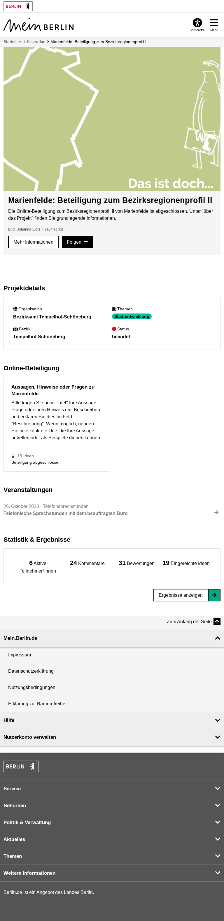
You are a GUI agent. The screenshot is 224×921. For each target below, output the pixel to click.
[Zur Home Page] (39, 25)
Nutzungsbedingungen (31, 687)
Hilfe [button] (9, 720)
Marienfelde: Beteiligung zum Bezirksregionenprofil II (99, 41)
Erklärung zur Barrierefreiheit (38, 703)
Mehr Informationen (33, 242)
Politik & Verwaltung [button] (27, 822)
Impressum (19, 654)
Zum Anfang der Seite (189, 621)
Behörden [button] (15, 805)
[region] (38, 566)
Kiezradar (36, 41)
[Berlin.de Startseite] (21, 766)
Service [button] (12, 788)
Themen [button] (13, 856)
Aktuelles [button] (14, 839)
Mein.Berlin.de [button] (20, 638)
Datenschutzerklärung (31, 671)
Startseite (12, 41)
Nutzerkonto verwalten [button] (30, 737)
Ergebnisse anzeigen (181, 595)
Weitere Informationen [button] (29, 873)
